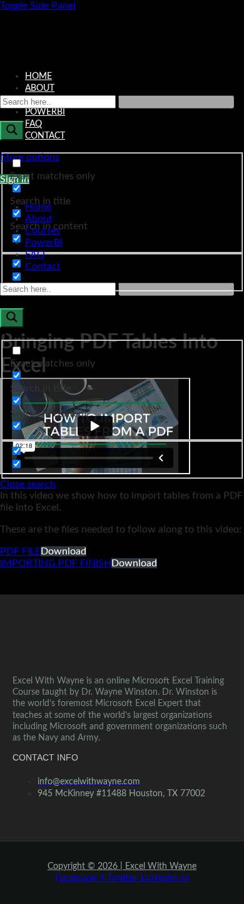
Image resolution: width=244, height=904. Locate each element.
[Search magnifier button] (12, 130)
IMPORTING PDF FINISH (55, 563)
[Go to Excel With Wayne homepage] (122, 36)
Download (63, 551)
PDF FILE (20, 551)
